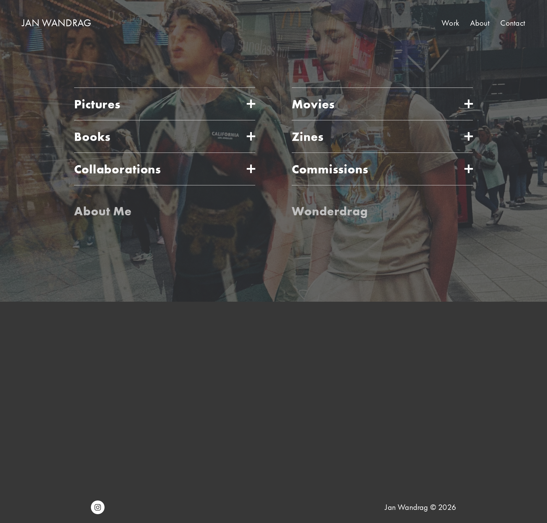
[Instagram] (98, 507)
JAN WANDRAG (56, 23)
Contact (512, 23)
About (479, 23)
